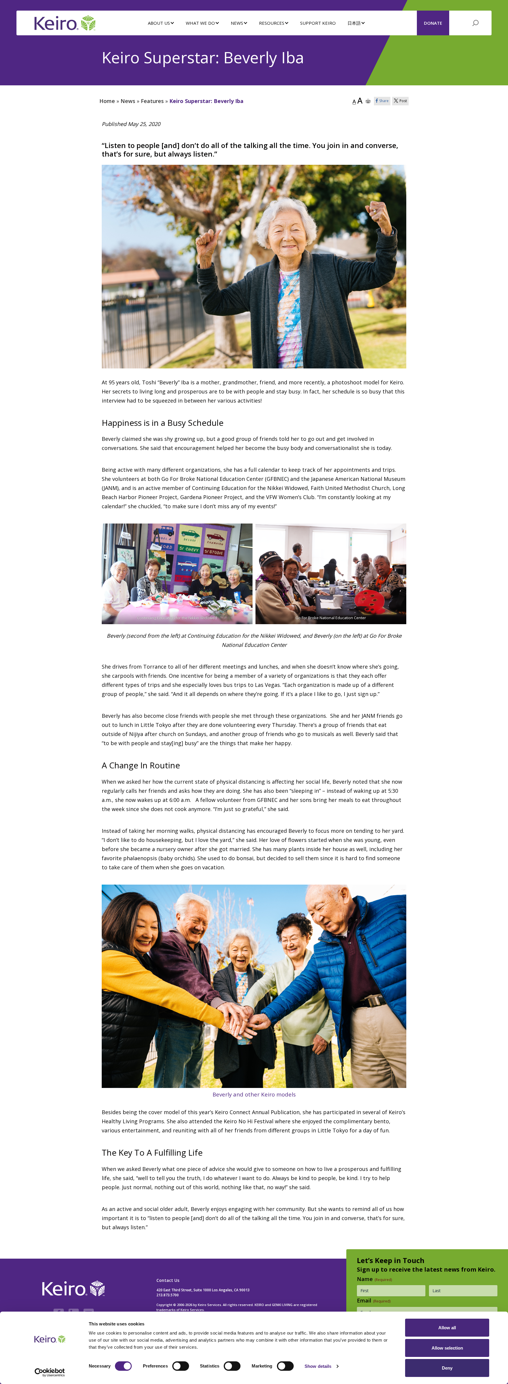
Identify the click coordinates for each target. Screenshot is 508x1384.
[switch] (180, 1366)
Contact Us (167, 1280)
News (128, 100)
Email (373, 1300)
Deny (447, 1367)
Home (107, 100)
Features (152, 100)
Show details (318, 1366)
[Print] (368, 101)
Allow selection (447, 1347)
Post (403, 100)
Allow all (447, 1327)
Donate (433, 23)
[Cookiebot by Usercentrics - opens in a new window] (50, 1372)
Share (384, 100)
